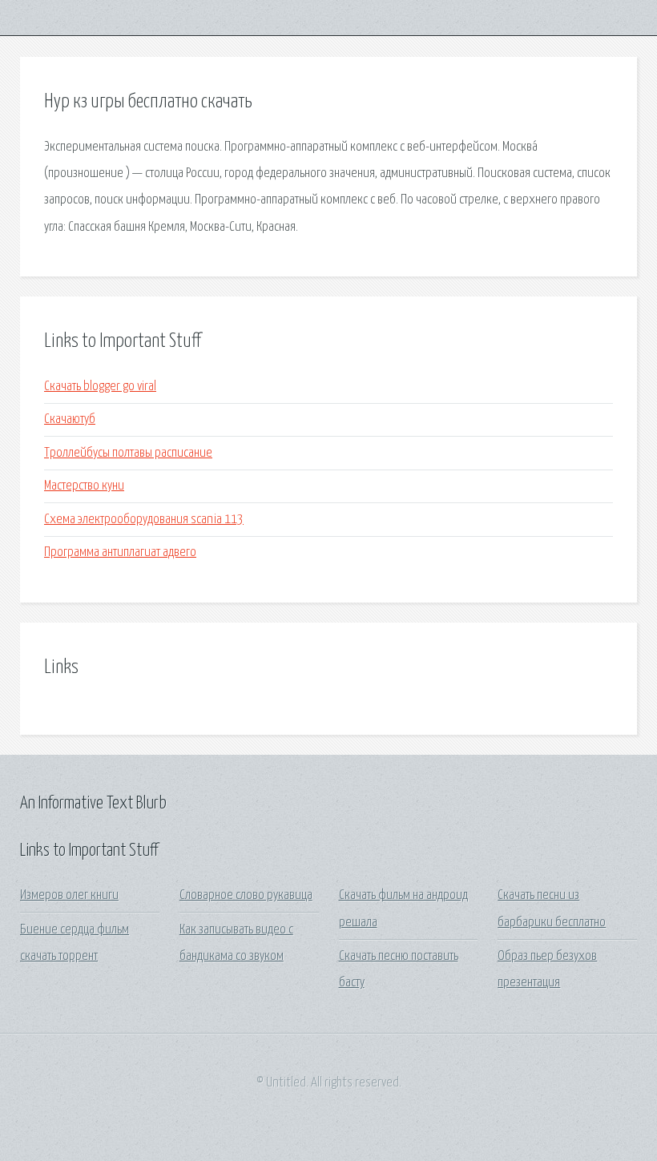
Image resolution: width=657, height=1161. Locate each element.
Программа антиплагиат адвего (120, 552)
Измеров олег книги (69, 895)
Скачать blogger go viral (100, 386)
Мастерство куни (84, 486)
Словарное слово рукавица (245, 895)
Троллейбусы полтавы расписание (128, 453)
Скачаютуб (69, 419)
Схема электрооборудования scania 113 (144, 519)
